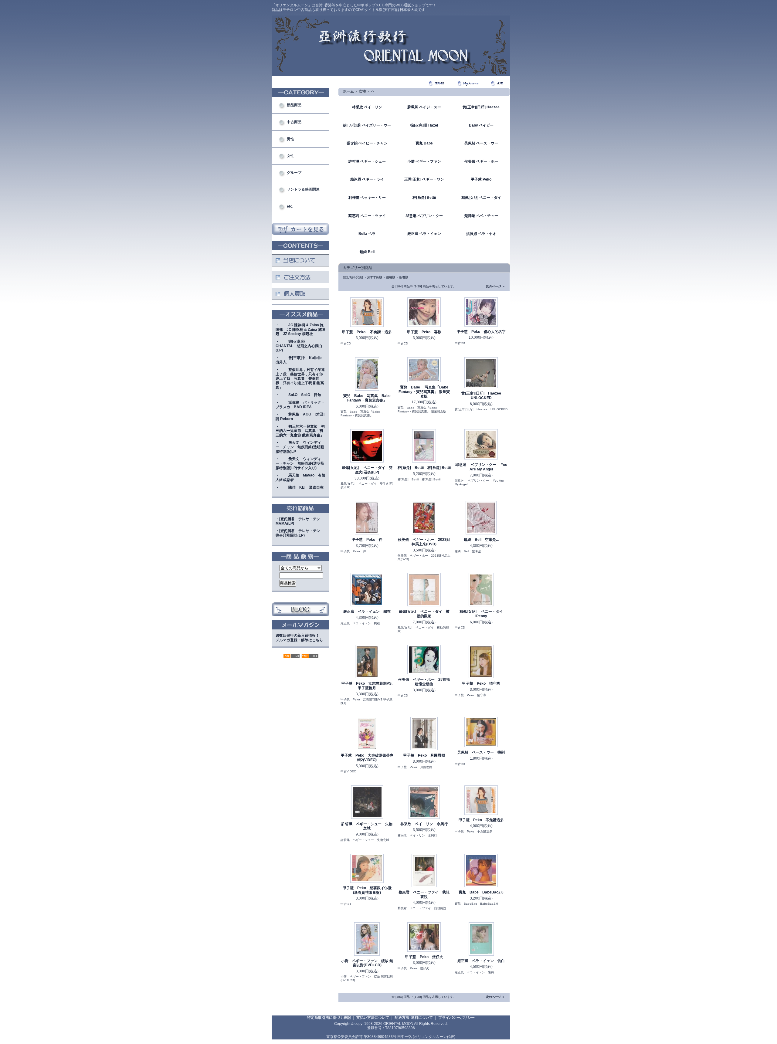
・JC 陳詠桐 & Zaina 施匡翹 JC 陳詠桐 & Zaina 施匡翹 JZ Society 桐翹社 (300, 329)
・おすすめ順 (373, 277)
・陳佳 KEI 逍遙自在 (300, 487)
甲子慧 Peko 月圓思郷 (424, 755)
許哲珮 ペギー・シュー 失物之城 (366, 826)
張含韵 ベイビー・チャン (367, 143)
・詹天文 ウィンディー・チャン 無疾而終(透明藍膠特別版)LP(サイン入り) (300, 463)
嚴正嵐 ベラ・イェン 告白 (481, 961)
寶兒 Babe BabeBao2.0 (481, 892)
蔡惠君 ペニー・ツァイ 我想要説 (424, 894)
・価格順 (389, 277)
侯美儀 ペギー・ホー (481, 161)
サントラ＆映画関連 (303, 189)
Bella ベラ (366, 234)
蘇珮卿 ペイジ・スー (424, 107)
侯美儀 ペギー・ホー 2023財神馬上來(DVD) (424, 541)
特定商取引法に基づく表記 (329, 1017)
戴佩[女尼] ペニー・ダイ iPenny (483, 613)
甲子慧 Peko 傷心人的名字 (481, 332)
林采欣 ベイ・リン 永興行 (424, 824)
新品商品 (294, 105)
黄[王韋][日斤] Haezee (481, 107)
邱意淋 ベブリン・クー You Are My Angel (481, 467)
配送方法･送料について (414, 1017)
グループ (294, 173)
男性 (290, 139)
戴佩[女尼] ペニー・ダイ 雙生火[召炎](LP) (367, 470)
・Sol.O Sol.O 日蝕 (298, 395)
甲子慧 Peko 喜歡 (424, 332)
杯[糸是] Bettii (424, 197)
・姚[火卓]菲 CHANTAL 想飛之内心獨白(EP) (299, 345)
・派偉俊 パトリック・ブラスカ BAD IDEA (300, 404)
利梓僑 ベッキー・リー (367, 197)
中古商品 (294, 122)
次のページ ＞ (495, 286)
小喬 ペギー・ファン (424, 161)
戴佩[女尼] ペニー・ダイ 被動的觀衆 (424, 613)
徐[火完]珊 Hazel (424, 125)
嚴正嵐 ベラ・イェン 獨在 (367, 611)
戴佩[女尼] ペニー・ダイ (481, 197)
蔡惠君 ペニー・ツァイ (367, 216)
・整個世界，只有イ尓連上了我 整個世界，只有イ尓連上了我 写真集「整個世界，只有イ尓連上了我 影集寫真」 (300, 379)
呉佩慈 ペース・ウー (481, 143)
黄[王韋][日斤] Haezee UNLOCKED (483, 395)
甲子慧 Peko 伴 (367, 539)
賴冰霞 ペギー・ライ (367, 179)
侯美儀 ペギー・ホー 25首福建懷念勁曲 (424, 681)
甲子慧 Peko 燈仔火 (424, 957)
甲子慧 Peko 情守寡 (481, 683)
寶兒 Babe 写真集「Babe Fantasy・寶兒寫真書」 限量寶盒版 (424, 391)
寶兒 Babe (424, 143)
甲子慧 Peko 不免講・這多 (367, 332)
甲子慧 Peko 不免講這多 (481, 820)
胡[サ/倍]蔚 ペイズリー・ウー (367, 125)
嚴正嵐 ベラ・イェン (424, 234)
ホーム (348, 91)
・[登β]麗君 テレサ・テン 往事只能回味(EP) (300, 533)
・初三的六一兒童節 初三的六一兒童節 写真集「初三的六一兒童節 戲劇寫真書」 (300, 430)
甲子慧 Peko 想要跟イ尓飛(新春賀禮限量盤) (367, 890)
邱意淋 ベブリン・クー (424, 216)
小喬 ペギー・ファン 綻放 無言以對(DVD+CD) (367, 963)
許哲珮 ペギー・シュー (367, 161)
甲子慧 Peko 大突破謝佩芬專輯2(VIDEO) (367, 757)
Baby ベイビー (481, 125)
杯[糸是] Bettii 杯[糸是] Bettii (424, 468)
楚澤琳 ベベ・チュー (481, 216)
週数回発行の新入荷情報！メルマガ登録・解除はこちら (299, 637)
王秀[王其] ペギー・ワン (424, 179)
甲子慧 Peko (481, 179)
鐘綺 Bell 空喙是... (481, 539)
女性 (290, 156)
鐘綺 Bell (367, 252)
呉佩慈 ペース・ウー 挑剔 (481, 752)
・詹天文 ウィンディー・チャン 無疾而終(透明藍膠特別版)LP (300, 446)
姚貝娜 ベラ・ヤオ (481, 234)
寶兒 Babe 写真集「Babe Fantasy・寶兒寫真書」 (367, 398)
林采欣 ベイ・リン (367, 107)
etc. (290, 206)
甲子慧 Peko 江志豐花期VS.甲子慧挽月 (366, 685)
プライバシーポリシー (456, 1017)
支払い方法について (372, 1017)
